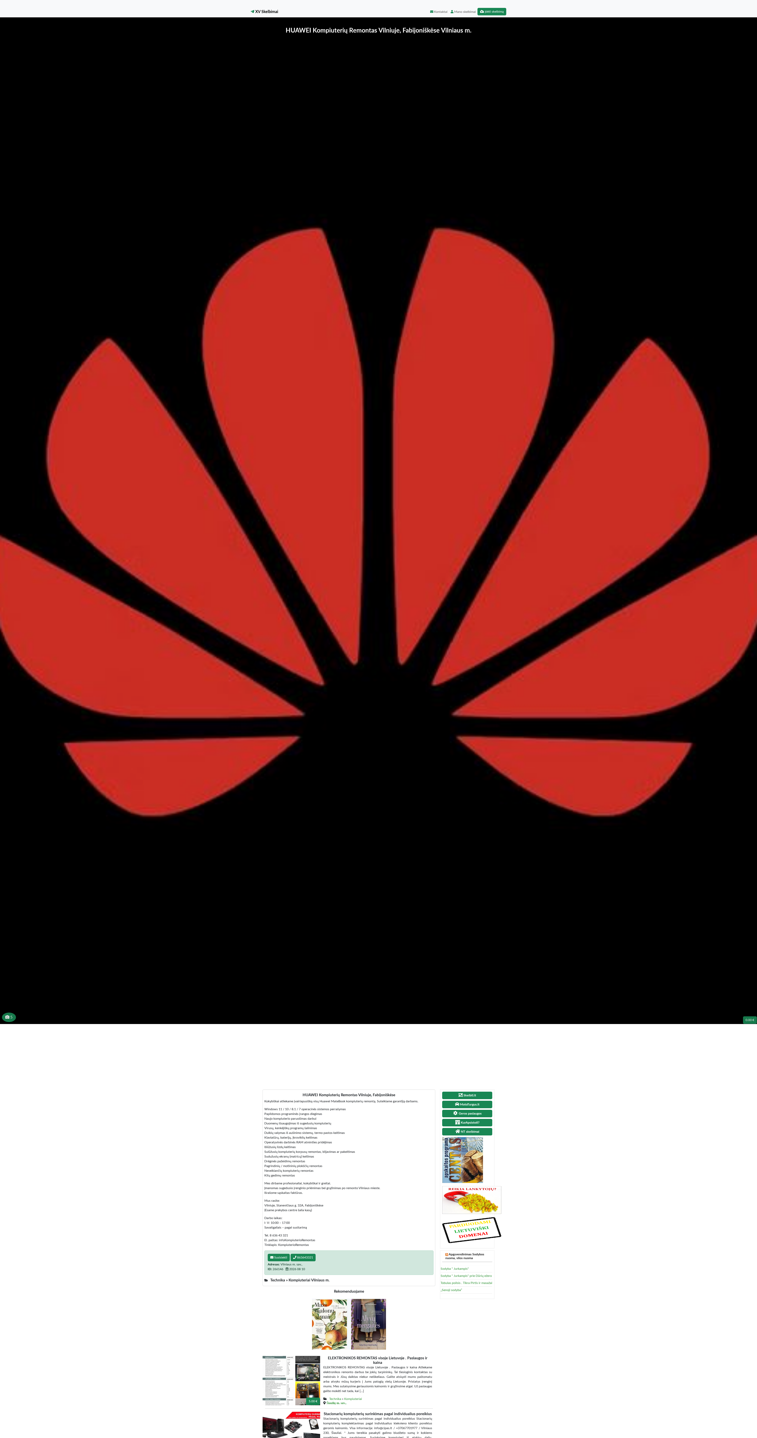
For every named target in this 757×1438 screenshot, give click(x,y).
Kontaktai (440, 11)
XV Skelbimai (266, 12)
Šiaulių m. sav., (336, 1402)
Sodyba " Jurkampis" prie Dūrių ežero (466, 1275)
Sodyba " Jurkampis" (455, 1268)
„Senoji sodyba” (451, 1290)
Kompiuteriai (353, 1399)
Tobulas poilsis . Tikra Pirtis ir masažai (466, 1283)
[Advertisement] (378, 1053)
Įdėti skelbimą (494, 11)
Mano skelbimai (464, 11)
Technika (335, 1399)
